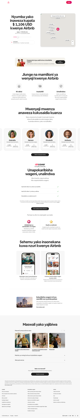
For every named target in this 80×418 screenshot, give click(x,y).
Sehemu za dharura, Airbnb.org (59, 402)
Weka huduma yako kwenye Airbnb (34, 395)
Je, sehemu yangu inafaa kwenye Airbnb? (22, 350)
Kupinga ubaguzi (5, 400)
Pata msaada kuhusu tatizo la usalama (9, 393)
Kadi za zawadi (56, 400)
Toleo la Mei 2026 (56, 391)
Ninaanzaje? (52, 349)
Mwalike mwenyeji (31, 410)
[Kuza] (72, 41)
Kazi (54, 395)
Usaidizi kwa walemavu (6, 402)
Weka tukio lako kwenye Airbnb (34, 393)
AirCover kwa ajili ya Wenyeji (33, 398)
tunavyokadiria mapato (25, 33)
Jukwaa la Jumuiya (31, 402)
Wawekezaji (55, 398)
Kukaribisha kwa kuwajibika (33, 404)
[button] (40, 355)
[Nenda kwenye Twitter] (75, 415)
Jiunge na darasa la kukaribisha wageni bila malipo (37, 406)
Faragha (11, 415)
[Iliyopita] (62, 331)
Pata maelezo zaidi (40, 307)
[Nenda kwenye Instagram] (77, 415)
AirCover (3, 395)
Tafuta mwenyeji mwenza (40, 154)
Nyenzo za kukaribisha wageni (33, 400)
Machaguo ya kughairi (6, 404)
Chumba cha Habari (57, 393)
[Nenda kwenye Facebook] (72, 415)
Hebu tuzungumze (60, 62)
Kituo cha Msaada (5, 391)
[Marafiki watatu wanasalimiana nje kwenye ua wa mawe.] (40, 340)
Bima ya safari (4, 398)
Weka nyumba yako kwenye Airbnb (34, 391)
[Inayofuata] (64, 331)
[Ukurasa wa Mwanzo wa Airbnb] (8, 2)
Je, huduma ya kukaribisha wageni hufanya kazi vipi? (39, 350)
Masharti (16, 415)
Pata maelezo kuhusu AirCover (40, 208)
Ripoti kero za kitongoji (6, 406)
